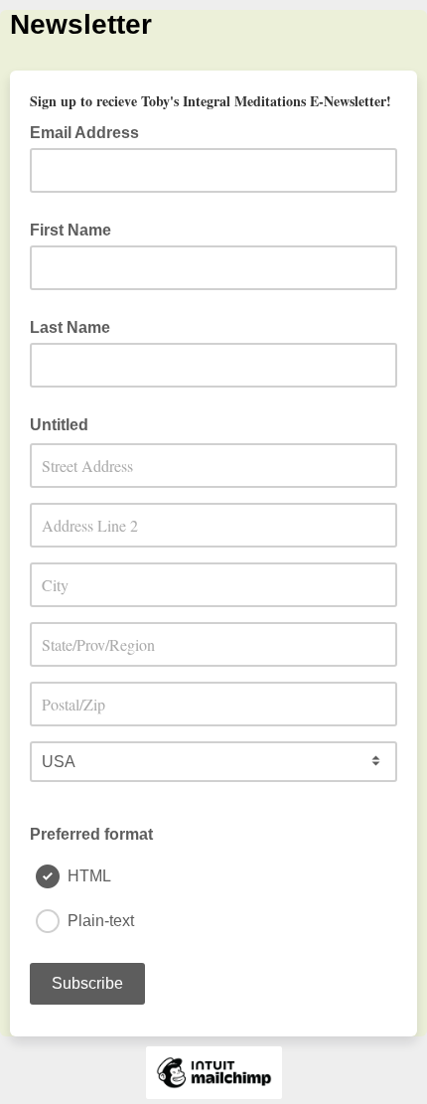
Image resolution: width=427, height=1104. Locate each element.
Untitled (59, 424)
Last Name (70, 327)
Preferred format (91, 834)
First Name (70, 230)
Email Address (90, 131)
